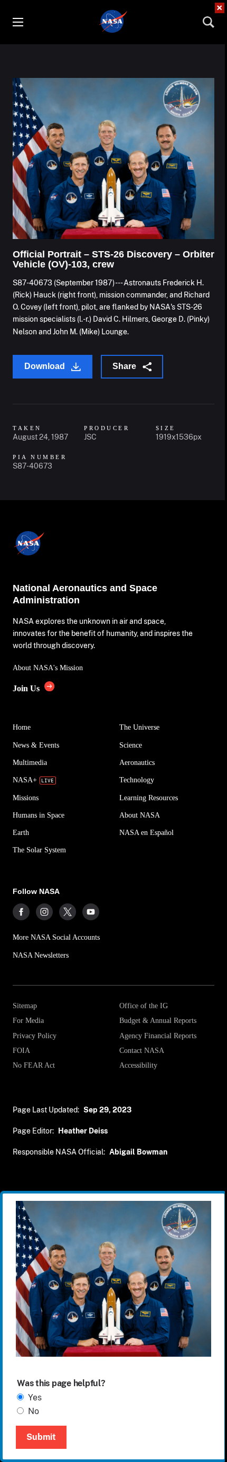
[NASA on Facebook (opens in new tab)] (21, 911)
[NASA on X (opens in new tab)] (67, 911)
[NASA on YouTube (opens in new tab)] (90, 911)
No (33, 1411)
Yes (35, 1398)
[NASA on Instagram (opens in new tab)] (44, 911)
